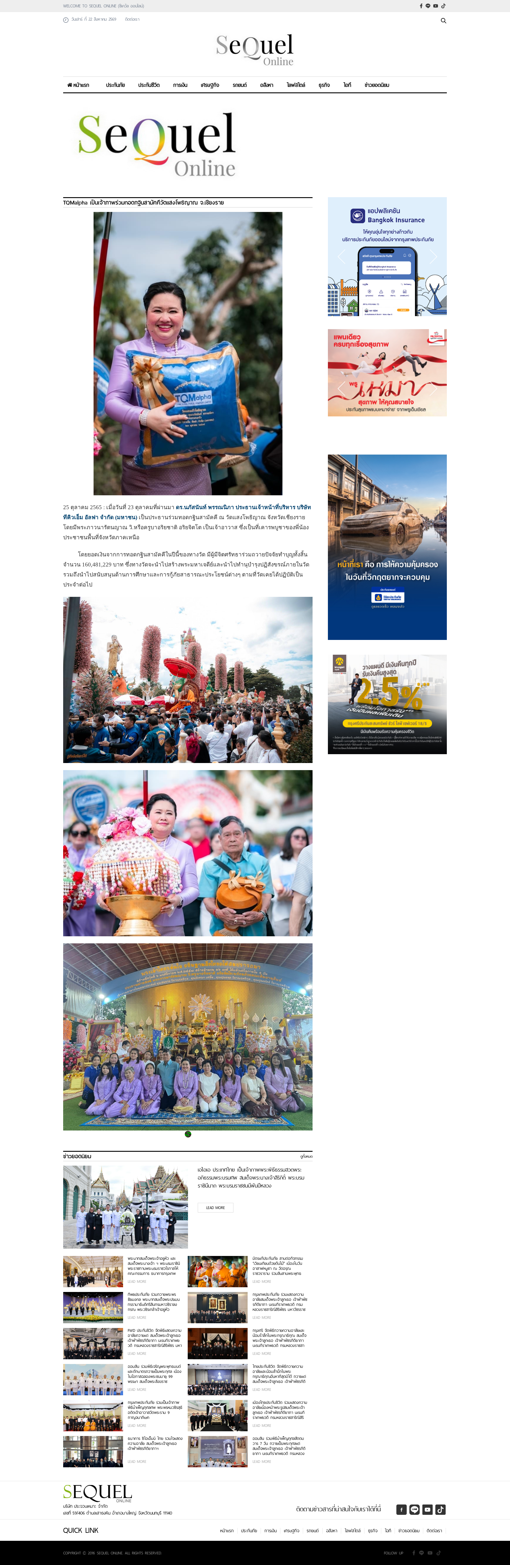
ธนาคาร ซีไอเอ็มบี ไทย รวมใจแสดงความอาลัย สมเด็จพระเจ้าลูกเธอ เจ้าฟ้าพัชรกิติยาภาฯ (155, 1444)
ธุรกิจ (324, 85)
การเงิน (180, 85)
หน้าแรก (81, 85)
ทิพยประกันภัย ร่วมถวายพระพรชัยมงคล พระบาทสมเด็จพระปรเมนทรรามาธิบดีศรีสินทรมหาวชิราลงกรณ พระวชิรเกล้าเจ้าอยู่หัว (154, 1302)
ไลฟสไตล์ (296, 85)
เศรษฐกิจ (210, 85)
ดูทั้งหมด (306, 1156)
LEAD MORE (215, 1208)
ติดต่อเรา (434, 1531)
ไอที (347, 85)
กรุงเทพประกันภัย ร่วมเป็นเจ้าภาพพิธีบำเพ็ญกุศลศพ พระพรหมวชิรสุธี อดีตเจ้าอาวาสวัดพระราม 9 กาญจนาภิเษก (155, 1410)
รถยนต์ (240, 85)
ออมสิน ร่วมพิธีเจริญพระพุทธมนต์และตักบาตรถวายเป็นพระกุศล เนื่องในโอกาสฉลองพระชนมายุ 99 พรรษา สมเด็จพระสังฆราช (155, 1374)
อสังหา (266, 85)
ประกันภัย (115, 85)
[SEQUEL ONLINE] (255, 69)
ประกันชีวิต (149, 85)
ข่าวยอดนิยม (377, 85)
